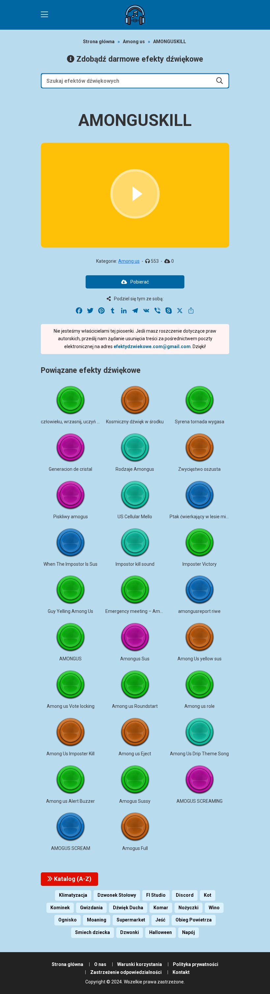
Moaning (96, 919)
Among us (134, 41)
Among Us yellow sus (199, 658)
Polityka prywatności (195, 964)
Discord (185, 895)
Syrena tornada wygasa (199, 421)
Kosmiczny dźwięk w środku (135, 421)
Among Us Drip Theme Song (199, 753)
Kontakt (181, 972)
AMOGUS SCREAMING (199, 801)
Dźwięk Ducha (128, 907)
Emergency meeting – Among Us (139, 611)
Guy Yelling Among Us (70, 611)
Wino (214, 907)
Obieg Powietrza (194, 919)
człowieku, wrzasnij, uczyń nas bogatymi (83, 421)
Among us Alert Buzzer (70, 801)
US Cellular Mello (135, 516)
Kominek (60, 907)
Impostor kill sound (135, 564)
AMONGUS (70, 658)
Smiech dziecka (92, 932)
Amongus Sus (134, 658)
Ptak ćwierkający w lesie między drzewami (214, 516)
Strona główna (99, 41)
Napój (188, 932)
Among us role (199, 706)
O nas (100, 964)
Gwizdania (91, 907)
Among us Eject (135, 753)
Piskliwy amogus (70, 516)
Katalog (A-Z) (72, 878)
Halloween (160, 932)
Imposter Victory (199, 564)
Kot (207, 895)
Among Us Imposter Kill (70, 753)
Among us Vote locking (70, 706)
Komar (160, 907)
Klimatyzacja (73, 895)
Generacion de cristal (70, 469)
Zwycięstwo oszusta (199, 469)
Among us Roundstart (135, 706)
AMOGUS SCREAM (70, 848)
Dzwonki (129, 932)
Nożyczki (188, 907)
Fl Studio (156, 895)
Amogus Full (135, 848)
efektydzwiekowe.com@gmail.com (152, 346)
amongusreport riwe (199, 611)
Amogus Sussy (134, 801)
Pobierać (139, 282)
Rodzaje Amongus (135, 469)
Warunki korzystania (139, 964)
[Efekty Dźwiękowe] (135, 15)
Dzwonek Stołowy (116, 895)
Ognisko (67, 919)
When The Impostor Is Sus (70, 564)
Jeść (160, 919)
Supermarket (131, 919)
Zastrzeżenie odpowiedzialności (126, 972)
